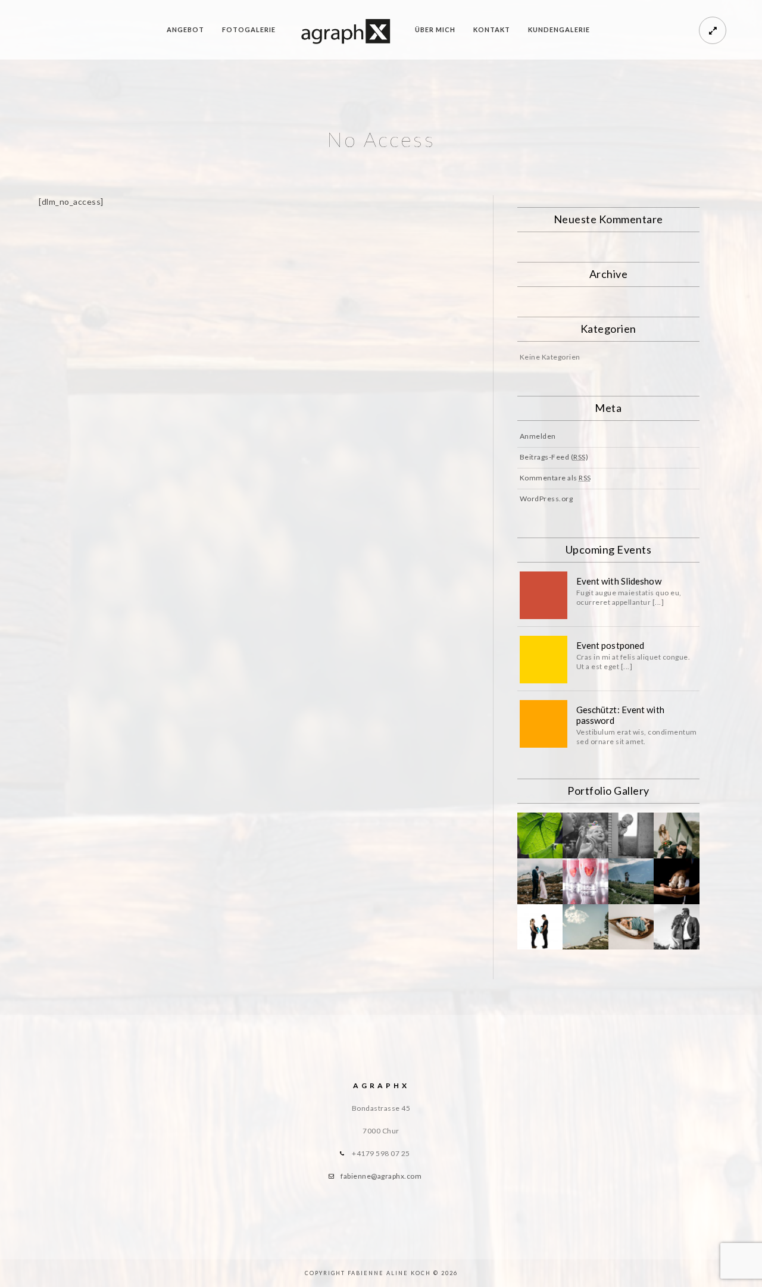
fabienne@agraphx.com (381, 1176)
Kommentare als (555, 477)
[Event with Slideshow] (543, 595)
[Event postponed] (543, 659)
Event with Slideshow (618, 581)
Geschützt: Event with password (620, 715)
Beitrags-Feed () (554, 456)
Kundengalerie (559, 29)
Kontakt (491, 29)
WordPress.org (546, 498)
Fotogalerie (249, 29)
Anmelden (538, 436)
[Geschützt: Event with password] (543, 724)
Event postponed (610, 645)
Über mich (435, 29)
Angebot (185, 29)
